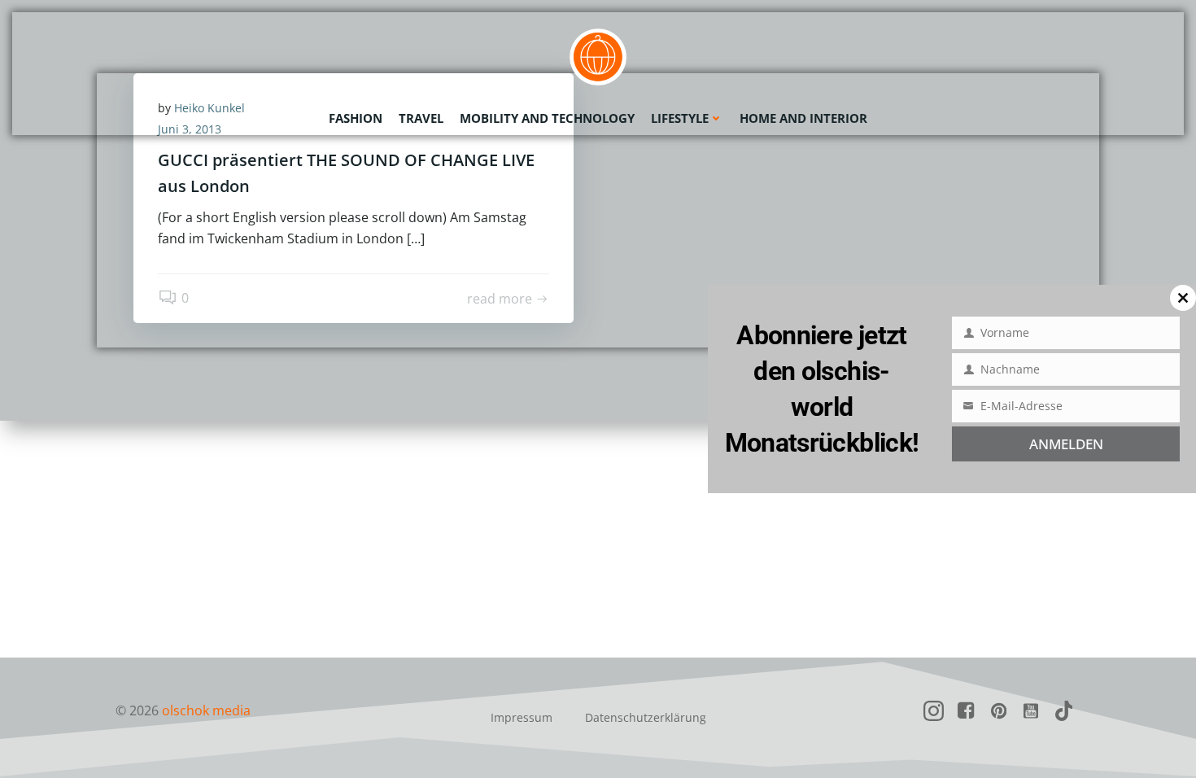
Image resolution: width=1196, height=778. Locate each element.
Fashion (355, 118)
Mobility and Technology (547, 118)
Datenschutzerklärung (645, 717)
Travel (421, 118)
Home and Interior (803, 118)
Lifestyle (680, 118)
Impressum (521, 717)
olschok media (206, 710)
